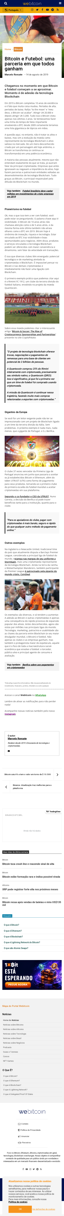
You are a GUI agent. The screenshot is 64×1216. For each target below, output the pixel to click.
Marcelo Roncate (17, 738)
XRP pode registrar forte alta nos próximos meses (30, 889)
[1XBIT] (32, 975)
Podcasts (7, 1047)
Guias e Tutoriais (10, 1051)
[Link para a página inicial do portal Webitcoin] (32, 1111)
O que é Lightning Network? (15, 1089)
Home (8, 49)
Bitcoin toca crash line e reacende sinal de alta (28, 864)
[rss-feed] (57, 10)
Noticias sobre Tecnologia (14, 1033)
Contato (24, 1123)
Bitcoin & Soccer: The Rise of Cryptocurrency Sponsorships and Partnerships (30, 333)
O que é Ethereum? (13, 931)
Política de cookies (18, 1202)
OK (20, 1209)
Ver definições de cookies (43, 1209)
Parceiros (26, 1142)
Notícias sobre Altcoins (13, 1029)
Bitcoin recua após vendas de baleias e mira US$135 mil (31, 903)
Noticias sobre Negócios (14, 1042)
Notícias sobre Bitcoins (13, 1024)
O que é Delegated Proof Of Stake (18, 1094)
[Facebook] (42, 10)
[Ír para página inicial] (32, 3)
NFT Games (8, 1060)
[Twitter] (37, 10)
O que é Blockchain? (13, 936)
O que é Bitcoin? (11, 925)
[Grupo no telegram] (52, 10)
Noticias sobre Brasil (12, 1038)
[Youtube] (47, 10)
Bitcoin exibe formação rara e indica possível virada (31, 877)
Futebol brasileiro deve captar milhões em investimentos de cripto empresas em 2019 (30, 193)
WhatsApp (40, 695)
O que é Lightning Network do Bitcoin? (22, 942)
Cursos (6, 1056)
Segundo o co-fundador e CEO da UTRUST (27, 496)
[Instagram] (32, 10)
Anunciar (25, 1136)
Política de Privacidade (30, 1130)
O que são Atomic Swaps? (16, 948)
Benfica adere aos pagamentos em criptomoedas (30, 666)
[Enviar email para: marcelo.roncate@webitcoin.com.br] (9, 750)
